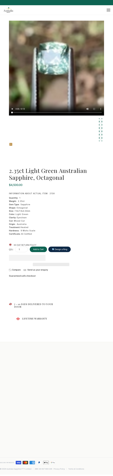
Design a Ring (66, 385)
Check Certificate (68, 389)
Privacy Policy (66, 381)
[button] (27, 258)
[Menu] (108, 10)
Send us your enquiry (37, 270)
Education (64, 374)
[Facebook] (13, 450)
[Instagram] (8, 450)
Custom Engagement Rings (72, 404)
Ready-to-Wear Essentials (71, 408)
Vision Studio (65, 400)
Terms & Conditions (76, 469)
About (62, 366)
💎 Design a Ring (59, 249)
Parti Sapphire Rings (69, 441)
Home (62, 362)
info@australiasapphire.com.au (22, 437)
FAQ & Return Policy (69, 378)
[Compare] (15, 269)
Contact (63, 370)
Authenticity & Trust (68, 416)
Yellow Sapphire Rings (70, 449)
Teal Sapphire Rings (69, 437)
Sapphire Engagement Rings (72, 412)
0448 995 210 (15, 441)
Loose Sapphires (67, 433)
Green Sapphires (67, 453)
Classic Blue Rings (68, 445)
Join (48, 386)
